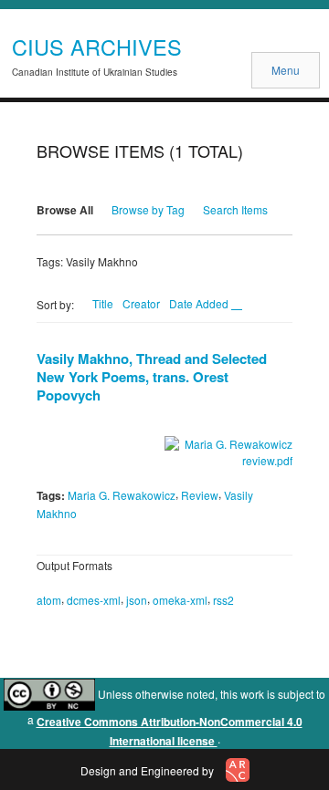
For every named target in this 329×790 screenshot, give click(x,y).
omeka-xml (180, 600)
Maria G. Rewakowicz (121, 495)
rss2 (223, 600)
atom (49, 600)
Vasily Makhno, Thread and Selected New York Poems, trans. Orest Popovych (152, 376)
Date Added (200, 303)
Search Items (235, 209)
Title (102, 303)
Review (199, 495)
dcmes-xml (94, 600)
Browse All (65, 210)
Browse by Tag (148, 209)
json (136, 600)
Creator (141, 303)
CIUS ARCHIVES (97, 46)
